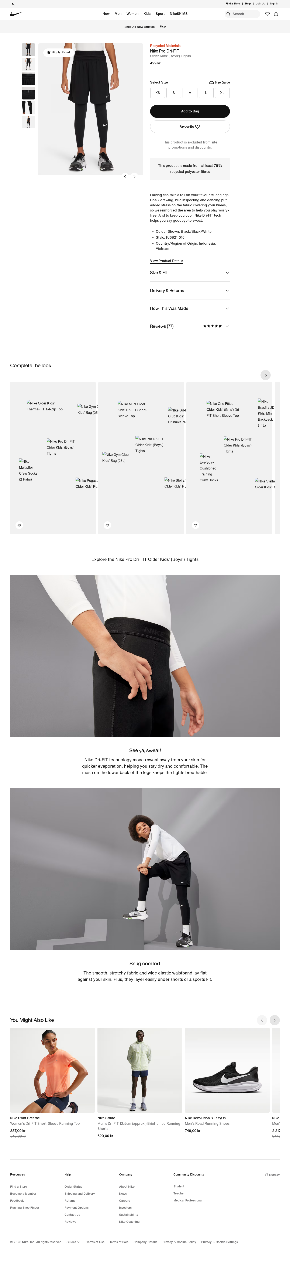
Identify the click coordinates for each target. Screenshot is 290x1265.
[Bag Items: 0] (276, 14)
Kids (147, 14)
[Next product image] (134, 176)
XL (222, 93)
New (106, 14)
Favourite (186, 126)
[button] (28, 64)
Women (132, 14)
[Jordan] (12, 3)
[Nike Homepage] (16, 14)
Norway (274, 1174)
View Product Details (166, 261)
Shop (163, 26)
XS (157, 93)
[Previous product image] (125, 176)
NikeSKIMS (179, 14)
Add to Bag (190, 111)
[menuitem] (252, 3)
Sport (160, 14)
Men (118, 14)
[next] (265, 375)
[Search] (228, 14)
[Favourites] (267, 14)
